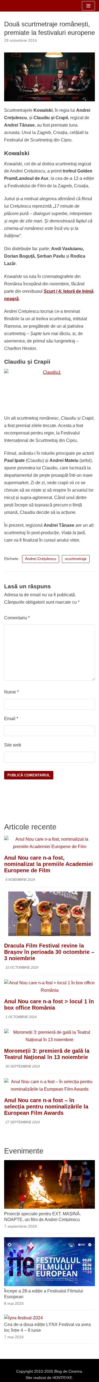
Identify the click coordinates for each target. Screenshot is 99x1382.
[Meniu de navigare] (88, 5)
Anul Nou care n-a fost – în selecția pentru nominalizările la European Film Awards (46, 1106)
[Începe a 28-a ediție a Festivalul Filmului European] (49, 1284)
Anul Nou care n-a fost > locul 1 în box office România (49, 1004)
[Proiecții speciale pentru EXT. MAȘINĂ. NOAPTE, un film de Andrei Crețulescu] (49, 1207)
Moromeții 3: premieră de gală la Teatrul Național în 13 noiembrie (46, 1054)
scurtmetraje (76, 559)
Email (11, 718)
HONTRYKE (62, 1378)
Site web (12, 745)
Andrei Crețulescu (40, 559)
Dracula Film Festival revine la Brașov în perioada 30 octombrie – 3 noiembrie (49, 952)
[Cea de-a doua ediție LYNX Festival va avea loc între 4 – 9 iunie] (23, 1318)
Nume (11, 692)
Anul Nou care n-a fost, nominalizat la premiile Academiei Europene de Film (48, 864)
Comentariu (17, 617)
